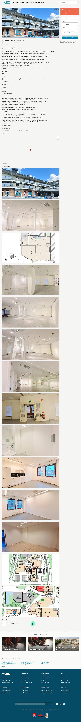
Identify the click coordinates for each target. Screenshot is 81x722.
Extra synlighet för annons (47, 677)
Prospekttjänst (44, 678)
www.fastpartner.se (12, 623)
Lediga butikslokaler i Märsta (7, 661)
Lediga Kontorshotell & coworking (28, 692)
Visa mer (3, 666)
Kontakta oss (64, 677)
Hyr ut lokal (43, 675)
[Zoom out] (58, 138)
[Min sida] (78, 2)
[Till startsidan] (6, 2)
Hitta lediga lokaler (26, 675)
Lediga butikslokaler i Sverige (45, 661)
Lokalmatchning (25, 677)
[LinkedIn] (57, 704)
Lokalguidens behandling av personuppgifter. (67, 42)
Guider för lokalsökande (27, 682)
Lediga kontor (24, 688)
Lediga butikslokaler (44, 663)
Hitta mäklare (24, 680)
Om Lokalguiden (64, 675)
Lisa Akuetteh (40, 622)
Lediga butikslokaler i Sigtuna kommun (9, 663)
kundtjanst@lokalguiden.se (7, 682)
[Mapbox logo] (4, 163)
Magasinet (63, 678)
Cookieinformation (43, 710)
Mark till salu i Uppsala (65, 693)
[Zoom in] (58, 137)
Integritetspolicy (36, 710)
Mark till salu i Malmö (65, 692)
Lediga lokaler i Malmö (6, 692)
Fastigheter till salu (65, 680)
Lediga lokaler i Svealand (25, 664)
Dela (57, 9)
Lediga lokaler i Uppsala (6, 693)
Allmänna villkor (30, 710)
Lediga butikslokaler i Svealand (27, 663)
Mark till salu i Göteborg (65, 690)
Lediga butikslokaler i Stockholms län (28, 661)
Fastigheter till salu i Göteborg (47, 690)
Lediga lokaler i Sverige (44, 662)
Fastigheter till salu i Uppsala (46, 693)
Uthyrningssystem (45, 682)
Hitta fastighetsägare (26, 678)
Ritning (4, 73)
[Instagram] (64, 704)
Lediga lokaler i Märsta (6, 662)
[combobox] (68, 2)
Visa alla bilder (7, 36)
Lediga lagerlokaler (25, 690)
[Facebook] (60, 704)
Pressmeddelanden (65, 682)
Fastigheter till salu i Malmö (46, 692)
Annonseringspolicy (50, 710)
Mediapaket (44, 680)
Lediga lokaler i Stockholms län (27, 662)
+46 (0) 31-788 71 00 (6, 680)
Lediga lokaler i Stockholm (6, 688)
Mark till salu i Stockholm (66, 688)
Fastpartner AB (12, 622)
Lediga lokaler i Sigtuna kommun (8, 664)
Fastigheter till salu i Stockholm (47, 688)
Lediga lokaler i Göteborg (6, 690)
